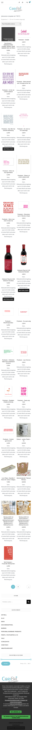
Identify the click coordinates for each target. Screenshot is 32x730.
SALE (2, 638)
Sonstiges (4, 645)
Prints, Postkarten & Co (9, 635)
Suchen (29, 602)
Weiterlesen (8, 149)
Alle (2, 618)
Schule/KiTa (5, 641)
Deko (3, 621)
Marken (3, 628)
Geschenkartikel (7, 625)
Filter (6, 663)
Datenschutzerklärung (16, 704)
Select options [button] (8, 517)
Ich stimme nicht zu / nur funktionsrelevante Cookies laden (16, 717)
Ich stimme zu (15, 711)
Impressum (16, 725)
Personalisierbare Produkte (11, 631)
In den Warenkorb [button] (8, 42)
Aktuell (4, 615)
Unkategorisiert (7, 648)
